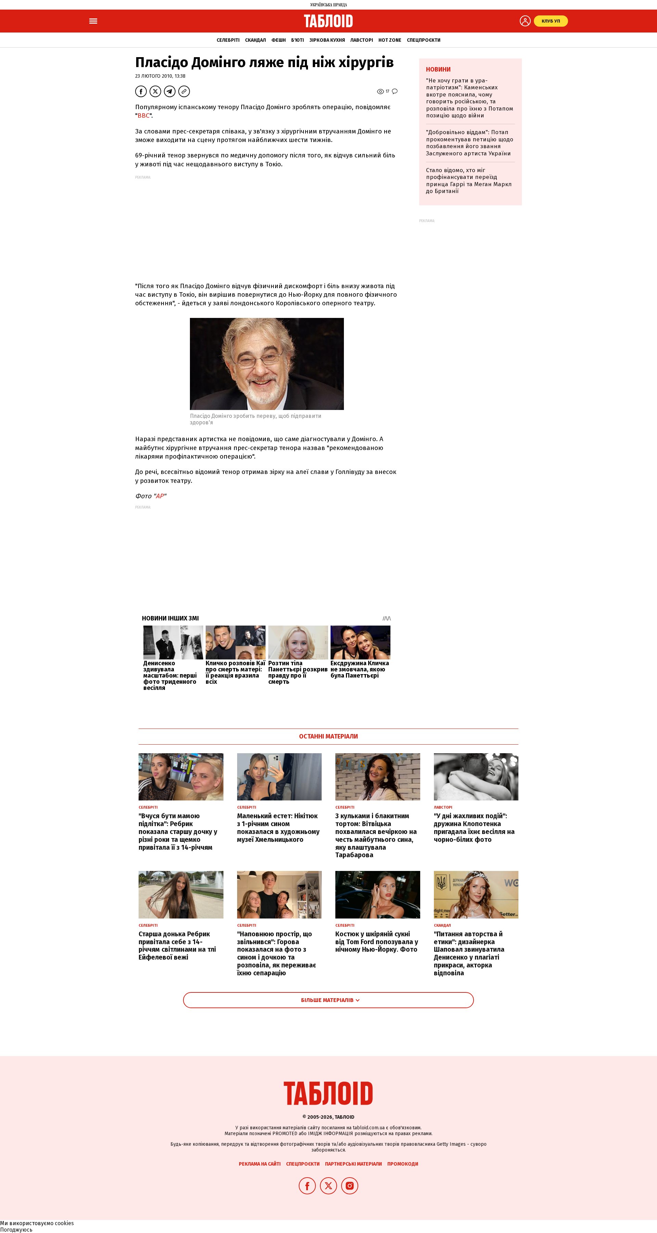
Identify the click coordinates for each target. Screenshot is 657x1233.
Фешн (278, 40)
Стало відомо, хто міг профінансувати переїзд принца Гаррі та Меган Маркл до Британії (469, 181)
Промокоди (402, 1164)
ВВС (144, 115)
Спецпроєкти (423, 40)
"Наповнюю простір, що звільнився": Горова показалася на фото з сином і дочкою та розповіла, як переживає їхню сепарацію (276, 953)
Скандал (255, 40)
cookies (64, 1223)
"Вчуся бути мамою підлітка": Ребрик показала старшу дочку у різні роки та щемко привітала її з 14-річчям (178, 831)
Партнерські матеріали (353, 1164)
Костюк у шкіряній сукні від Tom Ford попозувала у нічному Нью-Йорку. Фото (376, 942)
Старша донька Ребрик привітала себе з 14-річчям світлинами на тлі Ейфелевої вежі (177, 945)
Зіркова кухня (327, 40)
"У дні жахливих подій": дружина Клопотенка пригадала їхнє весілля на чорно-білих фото (474, 827)
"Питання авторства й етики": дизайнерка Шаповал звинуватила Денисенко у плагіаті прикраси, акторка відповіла (469, 953)
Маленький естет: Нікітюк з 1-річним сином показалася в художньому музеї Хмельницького (278, 827)
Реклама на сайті (260, 1164)
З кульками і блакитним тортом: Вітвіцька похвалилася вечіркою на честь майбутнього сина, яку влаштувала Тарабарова (376, 835)
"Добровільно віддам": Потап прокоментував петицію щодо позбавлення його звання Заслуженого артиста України (469, 143)
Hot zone (389, 40)
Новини (438, 69)
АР (159, 496)
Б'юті (297, 40)
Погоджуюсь (16, 1229)
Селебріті (228, 40)
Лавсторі (361, 40)
